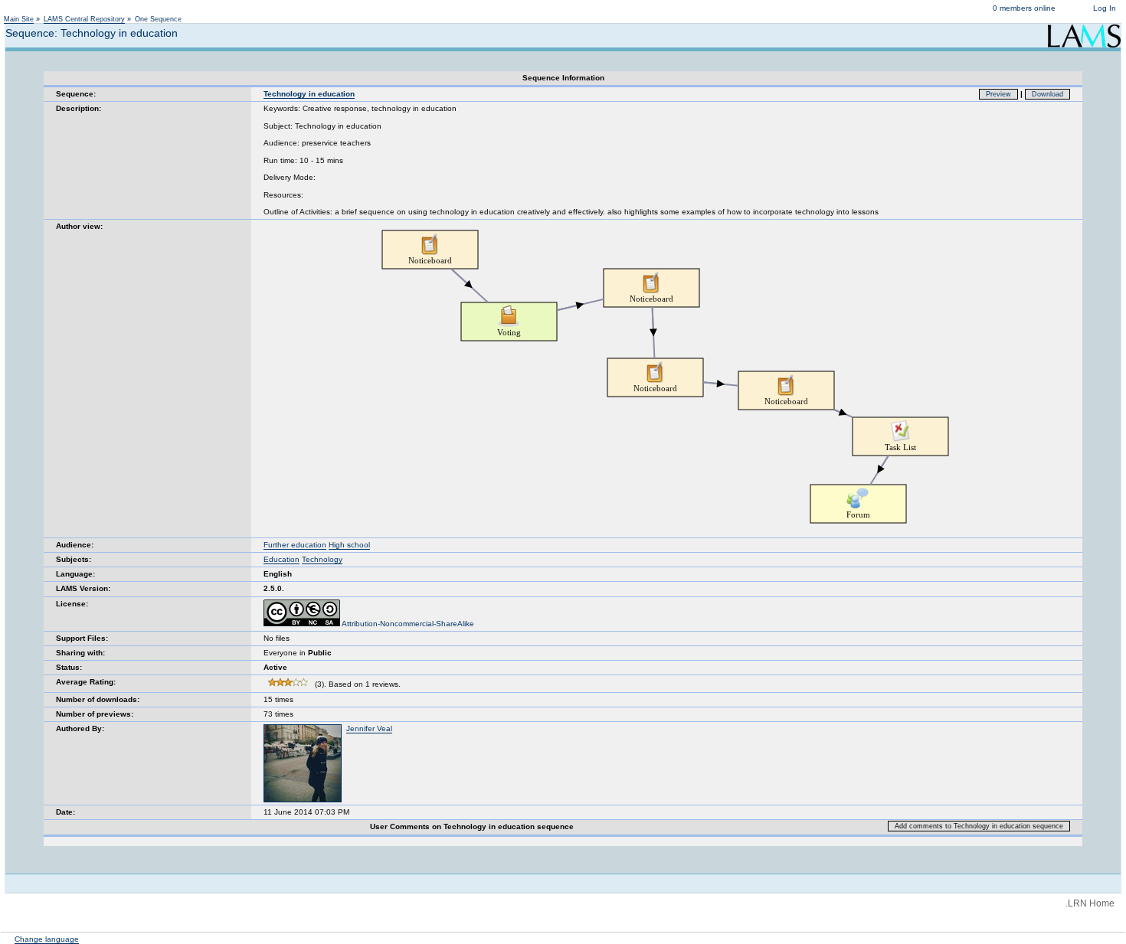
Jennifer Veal (369, 728)
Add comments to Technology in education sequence (979, 826)
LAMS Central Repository (84, 19)
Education (281, 559)
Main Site (19, 19)
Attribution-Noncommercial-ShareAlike (407, 623)
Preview (998, 94)
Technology (322, 559)
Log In (1104, 8)
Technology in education (309, 94)
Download (1047, 94)
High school (349, 545)
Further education (294, 545)
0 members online (1024, 8)
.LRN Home (1090, 903)
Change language (47, 939)
